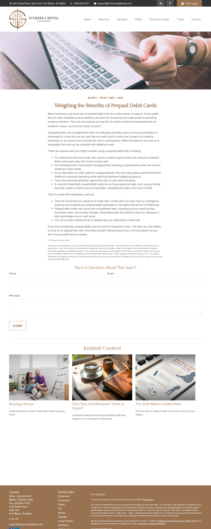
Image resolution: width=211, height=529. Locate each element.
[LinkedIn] (161, 3)
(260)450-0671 (82, 3)
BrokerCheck (148, 499)
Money (61, 512)
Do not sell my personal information (151, 523)
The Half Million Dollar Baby (158, 404)
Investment (64, 500)
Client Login (191, 3)
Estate (61, 504)
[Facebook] (170, 3)
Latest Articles (65, 521)
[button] (87, 19)
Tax (60, 508)
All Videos (63, 525)
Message (14, 295)
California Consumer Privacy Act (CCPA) (174, 520)
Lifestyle (62, 516)
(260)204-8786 (25, 499)
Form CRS (100, 494)
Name (12, 273)
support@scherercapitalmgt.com (115, 3)
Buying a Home (21, 404)
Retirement (64, 496)
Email (110, 273)
